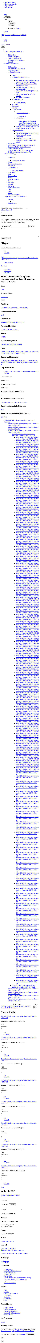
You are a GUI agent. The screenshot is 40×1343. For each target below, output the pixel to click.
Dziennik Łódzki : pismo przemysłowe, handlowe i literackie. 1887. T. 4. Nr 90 (27, 741)
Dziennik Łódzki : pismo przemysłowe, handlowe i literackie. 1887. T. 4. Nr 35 (27, 554)
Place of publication (18, 171)
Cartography (15, 106)
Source (10, 181)
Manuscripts (17, 109)
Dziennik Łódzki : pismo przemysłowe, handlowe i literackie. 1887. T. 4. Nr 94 (27, 751)
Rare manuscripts (22, 113)
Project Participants (13, 56)
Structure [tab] (7, 272)
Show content (8, 263)
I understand (30, 1334)
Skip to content (8, 6)
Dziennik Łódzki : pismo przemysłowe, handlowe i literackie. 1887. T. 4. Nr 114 (27, 844)
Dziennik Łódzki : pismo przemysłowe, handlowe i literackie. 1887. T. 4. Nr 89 (27, 737)
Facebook (11, 23)
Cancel (3, 238)
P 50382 (3, 337)
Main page (5, 1262)
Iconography (17, 99)
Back (2, 46)
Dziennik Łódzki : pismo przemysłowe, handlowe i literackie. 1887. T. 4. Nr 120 (27, 874)
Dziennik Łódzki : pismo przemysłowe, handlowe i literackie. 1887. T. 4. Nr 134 (27, 946)
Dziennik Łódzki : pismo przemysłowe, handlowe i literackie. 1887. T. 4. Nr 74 (27, 686)
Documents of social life (23, 97)
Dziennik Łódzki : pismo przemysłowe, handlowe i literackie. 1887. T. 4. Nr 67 (27, 662)
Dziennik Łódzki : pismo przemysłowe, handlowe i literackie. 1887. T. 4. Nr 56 (27, 625)
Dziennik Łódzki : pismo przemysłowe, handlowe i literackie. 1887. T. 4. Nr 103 (27, 787)
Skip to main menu (10, 2)
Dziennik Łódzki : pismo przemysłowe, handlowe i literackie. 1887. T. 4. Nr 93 (27, 748)
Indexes (6, 154)
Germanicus (19, 136)
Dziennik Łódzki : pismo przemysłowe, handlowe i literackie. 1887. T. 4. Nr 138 (27, 966)
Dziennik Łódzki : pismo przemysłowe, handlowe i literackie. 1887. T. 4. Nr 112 (27, 833)
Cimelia (14, 75)
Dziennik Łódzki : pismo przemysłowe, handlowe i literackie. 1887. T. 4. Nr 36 (27, 557)
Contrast (7, 17)
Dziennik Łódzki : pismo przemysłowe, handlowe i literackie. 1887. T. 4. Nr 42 (27, 577)
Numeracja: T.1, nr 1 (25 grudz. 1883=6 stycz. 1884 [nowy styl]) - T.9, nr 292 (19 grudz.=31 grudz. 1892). (20, 352)
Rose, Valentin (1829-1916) (27, 121)
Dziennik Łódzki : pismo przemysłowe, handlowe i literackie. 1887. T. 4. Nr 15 (27, 485)
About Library (8, 51)
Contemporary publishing (15, 148)
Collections (7, 63)
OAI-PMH (4, 417)
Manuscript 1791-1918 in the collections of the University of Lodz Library (27, 127)
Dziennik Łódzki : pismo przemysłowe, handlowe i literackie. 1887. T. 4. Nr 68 (27, 666)
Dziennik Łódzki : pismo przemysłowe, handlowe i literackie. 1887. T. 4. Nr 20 (27, 502)
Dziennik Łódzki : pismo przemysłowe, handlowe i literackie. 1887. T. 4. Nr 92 (27, 744)
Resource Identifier (13, 179)
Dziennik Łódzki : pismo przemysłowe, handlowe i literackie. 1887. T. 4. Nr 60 (27, 639)
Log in (3, 1322)
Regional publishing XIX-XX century (19, 147)
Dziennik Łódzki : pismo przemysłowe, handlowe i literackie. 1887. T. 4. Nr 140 (27, 976)
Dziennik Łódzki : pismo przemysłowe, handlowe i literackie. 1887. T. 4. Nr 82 (27, 714)
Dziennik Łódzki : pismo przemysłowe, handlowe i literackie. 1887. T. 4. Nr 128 (27, 915)
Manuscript (22, 116)
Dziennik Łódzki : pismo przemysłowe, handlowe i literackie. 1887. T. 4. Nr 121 (27, 879)
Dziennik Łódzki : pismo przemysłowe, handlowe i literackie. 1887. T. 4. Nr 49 (27, 601)
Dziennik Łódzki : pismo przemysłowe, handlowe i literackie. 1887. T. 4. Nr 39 (27, 567)
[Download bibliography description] (1, 1051)
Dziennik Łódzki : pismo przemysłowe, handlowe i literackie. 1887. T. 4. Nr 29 (27, 533)
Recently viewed (11, 196)
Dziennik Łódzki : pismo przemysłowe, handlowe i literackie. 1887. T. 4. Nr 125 (27, 900)
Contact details (8, 1314)
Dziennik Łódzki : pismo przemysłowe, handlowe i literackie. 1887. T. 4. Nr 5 (27, 451)
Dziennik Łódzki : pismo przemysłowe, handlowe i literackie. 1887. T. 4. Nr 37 (27, 560)
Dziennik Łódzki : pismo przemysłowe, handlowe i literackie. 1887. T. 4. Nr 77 (27, 696)
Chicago (3, 1209)
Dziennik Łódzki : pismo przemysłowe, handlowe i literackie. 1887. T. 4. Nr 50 (27, 605)
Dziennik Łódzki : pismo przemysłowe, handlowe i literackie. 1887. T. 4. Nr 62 (27, 645)
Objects (10, 199)
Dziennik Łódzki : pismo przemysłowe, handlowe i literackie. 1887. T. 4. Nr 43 (27, 581)
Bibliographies (12, 67)
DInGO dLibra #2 (18, 1329)
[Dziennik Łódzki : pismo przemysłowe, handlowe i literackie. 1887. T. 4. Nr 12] (20, 259)
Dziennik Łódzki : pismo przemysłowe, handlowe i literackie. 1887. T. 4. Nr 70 (27, 673)
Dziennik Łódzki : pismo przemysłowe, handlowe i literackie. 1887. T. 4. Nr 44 (27, 584)
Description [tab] (7, 269)
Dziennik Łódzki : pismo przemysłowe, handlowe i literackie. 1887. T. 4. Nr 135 (27, 951)
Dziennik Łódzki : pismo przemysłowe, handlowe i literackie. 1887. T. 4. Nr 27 (27, 526)
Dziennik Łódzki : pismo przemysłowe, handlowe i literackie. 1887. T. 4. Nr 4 (27, 448)
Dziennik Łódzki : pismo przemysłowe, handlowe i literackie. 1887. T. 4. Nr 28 (27, 530)
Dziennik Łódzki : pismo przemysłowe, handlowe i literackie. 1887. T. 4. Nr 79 (27, 703)
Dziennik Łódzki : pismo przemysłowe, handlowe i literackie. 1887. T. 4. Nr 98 (27, 765)
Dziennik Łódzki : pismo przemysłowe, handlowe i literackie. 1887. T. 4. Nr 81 (27, 710)
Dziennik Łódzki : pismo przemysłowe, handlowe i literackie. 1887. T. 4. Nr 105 (27, 798)
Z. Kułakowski (5, 307)
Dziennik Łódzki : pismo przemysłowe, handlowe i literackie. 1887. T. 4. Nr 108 (27, 813)
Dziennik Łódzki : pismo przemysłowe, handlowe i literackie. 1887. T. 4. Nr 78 (27, 700)
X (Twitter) (11, 25)
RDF (2, 409)
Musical (14, 108)
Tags (9, 189)
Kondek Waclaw (20, 102)
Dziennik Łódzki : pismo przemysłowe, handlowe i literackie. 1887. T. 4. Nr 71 (27, 676)
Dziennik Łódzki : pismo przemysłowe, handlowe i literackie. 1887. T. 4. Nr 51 (27, 608)
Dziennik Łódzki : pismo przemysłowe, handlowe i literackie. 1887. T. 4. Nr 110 (27, 823)
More (2, 1187)
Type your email (6, 226)
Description (11, 165)
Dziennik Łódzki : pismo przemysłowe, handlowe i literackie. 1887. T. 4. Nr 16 (27, 489)
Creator (10, 162)
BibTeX (6, 253)
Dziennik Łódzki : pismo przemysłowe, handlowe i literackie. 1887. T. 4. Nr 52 (27, 611)
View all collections (10, 1283)
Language (11, 182)
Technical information (14, 58)
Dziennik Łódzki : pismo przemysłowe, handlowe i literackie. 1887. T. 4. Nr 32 (27, 543)
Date (9, 174)
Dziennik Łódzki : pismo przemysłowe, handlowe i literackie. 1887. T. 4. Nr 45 (27, 588)
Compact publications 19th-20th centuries (20, 150)
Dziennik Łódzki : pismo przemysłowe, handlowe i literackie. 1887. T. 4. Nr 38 (27, 564)
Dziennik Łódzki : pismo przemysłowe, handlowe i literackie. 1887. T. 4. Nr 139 (27, 971)
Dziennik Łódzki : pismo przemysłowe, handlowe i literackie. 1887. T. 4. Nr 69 (27, 669)
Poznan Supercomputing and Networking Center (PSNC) (18, 1331)
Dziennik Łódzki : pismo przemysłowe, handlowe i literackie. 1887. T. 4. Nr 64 (27, 652)
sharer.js (18, 28)
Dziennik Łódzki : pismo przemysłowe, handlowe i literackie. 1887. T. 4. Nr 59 (27, 635)
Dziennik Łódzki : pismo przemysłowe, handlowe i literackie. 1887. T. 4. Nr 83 (27, 717)
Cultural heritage (15, 72)
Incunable (15, 104)
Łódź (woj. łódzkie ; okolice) (9, 360)
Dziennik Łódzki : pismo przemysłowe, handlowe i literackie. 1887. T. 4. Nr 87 (27, 731)
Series (10, 193)
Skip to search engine (10, 4)
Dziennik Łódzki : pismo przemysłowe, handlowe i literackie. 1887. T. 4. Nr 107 (27, 808)
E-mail (10, 21)
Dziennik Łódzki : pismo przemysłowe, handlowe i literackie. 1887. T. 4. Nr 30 (27, 537)
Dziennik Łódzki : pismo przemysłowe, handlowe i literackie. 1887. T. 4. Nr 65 (27, 656)
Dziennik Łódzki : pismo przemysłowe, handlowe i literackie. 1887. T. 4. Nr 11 (27, 472)
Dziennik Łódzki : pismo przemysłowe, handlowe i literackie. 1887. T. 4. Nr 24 (27, 516)
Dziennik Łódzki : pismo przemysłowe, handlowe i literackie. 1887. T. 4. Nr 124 (27, 895)
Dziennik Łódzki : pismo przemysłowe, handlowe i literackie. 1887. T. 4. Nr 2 (27, 441)
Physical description (14, 194)
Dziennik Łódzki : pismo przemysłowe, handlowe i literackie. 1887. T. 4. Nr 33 (27, 547)
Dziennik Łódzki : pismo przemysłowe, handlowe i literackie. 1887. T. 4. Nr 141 (27, 981)
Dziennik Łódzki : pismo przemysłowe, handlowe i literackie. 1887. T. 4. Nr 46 (27, 591)
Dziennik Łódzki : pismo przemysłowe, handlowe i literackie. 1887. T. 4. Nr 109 (27, 818)
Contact (10, 62)
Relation (10, 184)
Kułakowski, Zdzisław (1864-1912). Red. (13, 322)
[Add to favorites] (1, 256)
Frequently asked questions (16, 60)
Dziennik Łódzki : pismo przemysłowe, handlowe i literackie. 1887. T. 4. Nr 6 (27, 455)
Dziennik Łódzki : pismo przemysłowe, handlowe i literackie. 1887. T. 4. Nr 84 (27, 720)
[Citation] (3, 256)
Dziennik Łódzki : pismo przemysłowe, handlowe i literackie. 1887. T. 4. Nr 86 (27, 727)
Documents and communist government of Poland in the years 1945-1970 (27, 81)
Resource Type (12, 176)
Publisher (13, 167)
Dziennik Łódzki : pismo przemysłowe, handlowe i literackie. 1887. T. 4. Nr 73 (27, 683)
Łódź (2, 315)
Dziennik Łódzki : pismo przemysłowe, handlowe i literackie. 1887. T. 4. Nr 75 (27, 690)
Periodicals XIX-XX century (16, 68)
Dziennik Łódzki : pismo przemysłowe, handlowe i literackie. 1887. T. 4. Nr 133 (27, 941)
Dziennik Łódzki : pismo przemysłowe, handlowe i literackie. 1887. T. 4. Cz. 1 (23, 434)
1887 (2, 289)
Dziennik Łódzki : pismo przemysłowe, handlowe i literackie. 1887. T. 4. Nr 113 (27, 838)
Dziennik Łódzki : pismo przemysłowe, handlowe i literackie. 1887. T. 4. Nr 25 (27, 519)
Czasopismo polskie (24, 360)
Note (9, 191)
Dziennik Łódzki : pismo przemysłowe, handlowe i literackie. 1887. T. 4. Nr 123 (27, 890)
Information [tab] (7, 271)
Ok (2, 1337)
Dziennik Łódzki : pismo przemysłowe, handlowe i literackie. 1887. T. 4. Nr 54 (27, 618)
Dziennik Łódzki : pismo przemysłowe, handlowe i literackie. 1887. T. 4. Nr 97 (27, 761)
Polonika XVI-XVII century (24, 138)
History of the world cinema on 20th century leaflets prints (26, 84)
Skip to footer (8, 7)
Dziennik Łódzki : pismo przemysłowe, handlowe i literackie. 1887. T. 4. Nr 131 (27, 930)
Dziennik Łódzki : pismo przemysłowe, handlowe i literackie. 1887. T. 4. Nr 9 (27, 465)
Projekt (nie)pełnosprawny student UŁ (19, 152)
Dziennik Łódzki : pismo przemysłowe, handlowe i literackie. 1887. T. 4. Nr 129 (27, 920)
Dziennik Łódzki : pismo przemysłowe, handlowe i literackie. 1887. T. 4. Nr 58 (27, 632)
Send (8, 238)
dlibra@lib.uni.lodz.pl (7, 1241)
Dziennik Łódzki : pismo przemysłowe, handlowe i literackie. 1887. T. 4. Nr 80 (27, 707)
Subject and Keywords (15, 164)
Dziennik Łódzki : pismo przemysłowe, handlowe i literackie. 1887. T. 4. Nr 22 (27, 509)
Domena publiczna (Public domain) (11, 344)
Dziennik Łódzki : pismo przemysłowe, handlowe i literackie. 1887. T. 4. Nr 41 (27, 574)
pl (6, 14)
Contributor (11, 172)
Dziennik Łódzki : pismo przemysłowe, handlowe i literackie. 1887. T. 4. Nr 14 (27, 482)
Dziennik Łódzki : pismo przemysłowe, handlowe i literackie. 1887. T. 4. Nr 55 (27, 622)
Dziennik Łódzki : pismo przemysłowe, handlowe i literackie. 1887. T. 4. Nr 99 (27, 768)
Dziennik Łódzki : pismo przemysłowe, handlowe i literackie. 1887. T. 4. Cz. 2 (23, 986)
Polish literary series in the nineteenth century (21, 145)
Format (10, 177)
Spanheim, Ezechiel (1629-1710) (29, 125)
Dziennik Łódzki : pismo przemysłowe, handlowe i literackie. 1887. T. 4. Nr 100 (27, 772)
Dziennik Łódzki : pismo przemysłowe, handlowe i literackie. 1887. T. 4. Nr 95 (27, 754)
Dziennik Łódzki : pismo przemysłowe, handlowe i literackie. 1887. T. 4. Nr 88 (27, 734)
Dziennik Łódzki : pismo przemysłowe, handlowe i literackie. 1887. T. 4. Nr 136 (27, 956)
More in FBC (5, 1195)
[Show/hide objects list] (9, 72)
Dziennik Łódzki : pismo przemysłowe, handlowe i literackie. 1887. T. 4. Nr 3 (27, 445)
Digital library (12, 55)
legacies (20, 118)
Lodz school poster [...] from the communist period (25, 88)
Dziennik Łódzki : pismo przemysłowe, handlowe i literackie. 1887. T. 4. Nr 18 (27, 496)
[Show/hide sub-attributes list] (9, 157)
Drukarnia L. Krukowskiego (19, 307)
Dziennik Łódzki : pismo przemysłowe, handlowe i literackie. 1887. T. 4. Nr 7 (27, 458)
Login (6, 31)
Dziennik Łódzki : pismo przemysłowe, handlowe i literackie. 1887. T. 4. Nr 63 (27, 649)
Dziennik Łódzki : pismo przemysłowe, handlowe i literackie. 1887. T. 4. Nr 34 (27, 550)
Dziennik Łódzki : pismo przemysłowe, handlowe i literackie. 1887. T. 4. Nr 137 (27, 961)
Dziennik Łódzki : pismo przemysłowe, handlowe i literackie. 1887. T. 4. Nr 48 (27, 598)
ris (5, 251)
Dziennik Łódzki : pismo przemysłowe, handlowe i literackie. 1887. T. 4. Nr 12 (27, 475)
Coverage (11, 186)
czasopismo (4, 297)
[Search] (26, 208)
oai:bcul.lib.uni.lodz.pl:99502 (9, 329)
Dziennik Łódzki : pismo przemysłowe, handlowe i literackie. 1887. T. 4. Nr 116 (27, 854)
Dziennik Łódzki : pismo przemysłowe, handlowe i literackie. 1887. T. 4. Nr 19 (27, 499)
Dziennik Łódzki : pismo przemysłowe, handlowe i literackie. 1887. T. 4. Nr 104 (27, 793)
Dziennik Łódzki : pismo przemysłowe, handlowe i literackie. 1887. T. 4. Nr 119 (27, 869)
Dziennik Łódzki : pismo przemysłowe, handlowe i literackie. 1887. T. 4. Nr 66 (27, 659)
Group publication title (18, 160)
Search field (4, 208)
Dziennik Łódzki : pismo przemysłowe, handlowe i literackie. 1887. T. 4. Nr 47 (27, 594)
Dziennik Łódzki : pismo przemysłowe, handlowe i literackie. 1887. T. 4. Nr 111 (27, 828)
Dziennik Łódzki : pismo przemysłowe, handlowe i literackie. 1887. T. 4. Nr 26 (27, 523)
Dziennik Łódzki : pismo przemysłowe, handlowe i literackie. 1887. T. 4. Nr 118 (27, 864)
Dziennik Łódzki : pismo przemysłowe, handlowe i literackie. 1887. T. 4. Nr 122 (27, 884)
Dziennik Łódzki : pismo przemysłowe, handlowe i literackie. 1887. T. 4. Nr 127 (27, 910)
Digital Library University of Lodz (14, 371)
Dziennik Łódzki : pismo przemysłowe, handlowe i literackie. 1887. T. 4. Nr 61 (27, 642)
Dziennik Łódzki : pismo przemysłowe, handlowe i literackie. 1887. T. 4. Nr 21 (27, 506)
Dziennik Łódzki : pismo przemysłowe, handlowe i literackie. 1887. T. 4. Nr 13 (27, 479)
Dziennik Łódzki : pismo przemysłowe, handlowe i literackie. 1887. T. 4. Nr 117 (27, 859)
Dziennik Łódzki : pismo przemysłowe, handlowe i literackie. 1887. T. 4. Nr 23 (27, 513)
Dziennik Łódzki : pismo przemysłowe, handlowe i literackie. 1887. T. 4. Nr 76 (27, 693)
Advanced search (6, 210)
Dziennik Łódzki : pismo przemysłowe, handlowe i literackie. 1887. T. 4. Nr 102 (27, 782)
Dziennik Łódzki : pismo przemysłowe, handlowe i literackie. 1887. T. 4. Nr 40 (27, 571)
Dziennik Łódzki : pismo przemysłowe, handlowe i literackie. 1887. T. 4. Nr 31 (27, 540)
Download (4, 266)
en (5, 14)
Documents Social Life (20, 77)
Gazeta (14, 362)
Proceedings (11, 143)
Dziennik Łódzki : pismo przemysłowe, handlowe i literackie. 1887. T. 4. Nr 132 (27, 935)
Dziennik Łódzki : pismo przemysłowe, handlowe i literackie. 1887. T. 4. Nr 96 (27, 758)
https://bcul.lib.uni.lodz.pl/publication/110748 (14, 402)
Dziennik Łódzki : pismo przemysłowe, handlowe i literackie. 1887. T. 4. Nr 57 (27, 628)
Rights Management (14, 188)
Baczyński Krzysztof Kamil (27, 123)
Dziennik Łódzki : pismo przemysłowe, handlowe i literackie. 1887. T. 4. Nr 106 (27, 803)
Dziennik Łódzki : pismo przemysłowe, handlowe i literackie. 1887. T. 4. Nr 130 (27, 925)
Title (11, 157)
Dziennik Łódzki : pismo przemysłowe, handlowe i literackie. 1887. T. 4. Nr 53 (27, 615)
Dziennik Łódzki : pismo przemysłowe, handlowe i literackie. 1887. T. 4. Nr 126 (27, 905)
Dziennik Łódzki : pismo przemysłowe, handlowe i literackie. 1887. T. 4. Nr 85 (27, 724)
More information (21, 1334)
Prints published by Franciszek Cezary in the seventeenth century (27, 134)
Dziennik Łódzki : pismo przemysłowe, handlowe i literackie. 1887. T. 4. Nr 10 (27, 468)
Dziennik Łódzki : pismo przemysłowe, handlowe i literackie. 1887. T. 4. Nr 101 (27, 777)
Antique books (18, 130)
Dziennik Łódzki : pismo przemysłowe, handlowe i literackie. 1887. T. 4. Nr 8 (27, 462)
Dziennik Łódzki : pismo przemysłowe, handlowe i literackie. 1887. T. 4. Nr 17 (27, 492)
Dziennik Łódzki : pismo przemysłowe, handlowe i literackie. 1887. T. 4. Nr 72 (27, 679)
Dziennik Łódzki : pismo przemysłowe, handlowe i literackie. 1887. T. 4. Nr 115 (27, 849)
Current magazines (13, 70)
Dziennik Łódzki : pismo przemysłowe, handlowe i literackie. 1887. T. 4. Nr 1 (27, 438)
